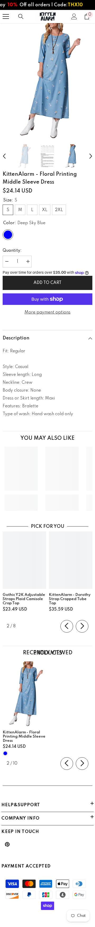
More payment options (47, 312)
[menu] (6, 16)
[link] (21, 499)
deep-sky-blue (5, 753)
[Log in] (74, 16)
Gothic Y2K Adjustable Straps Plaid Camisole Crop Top (24, 599)
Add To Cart (47, 283)
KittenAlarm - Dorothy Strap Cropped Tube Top (70, 599)
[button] (4, 156)
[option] (47, 81)
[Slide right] (82, 626)
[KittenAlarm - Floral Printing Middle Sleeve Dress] (24, 693)
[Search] (21, 16)
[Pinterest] (7, 844)
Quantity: (12, 251)
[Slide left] (66, 626)
